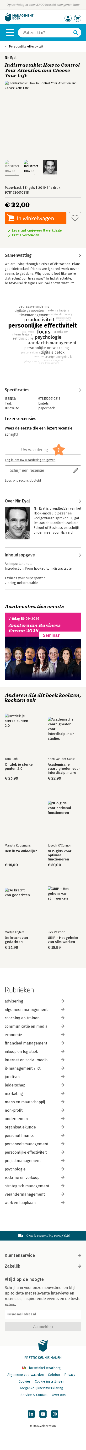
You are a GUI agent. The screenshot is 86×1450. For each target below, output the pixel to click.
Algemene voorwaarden (25, 1375)
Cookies (25, 1381)
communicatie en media (26, 1026)
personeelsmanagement (26, 1144)
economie (13, 1034)
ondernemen (16, 1118)
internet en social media (26, 1060)
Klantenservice (20, 1255)
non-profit (14, 1110)
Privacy (69, 1375)
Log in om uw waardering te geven (30, 460)
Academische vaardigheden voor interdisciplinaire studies (64, 769)
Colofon (54, 1375)
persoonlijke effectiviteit (26, 1152)
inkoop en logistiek (21, 1051)
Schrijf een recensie (27, 470)
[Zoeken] (76, 32)
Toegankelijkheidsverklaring (41, 1388)
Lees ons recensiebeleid (23, 481)
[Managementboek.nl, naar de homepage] (19, 20)
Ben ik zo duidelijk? (21, 851)
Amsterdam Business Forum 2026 (35, 628)
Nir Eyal (10, 58)
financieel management (26, 1043)
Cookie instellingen (49, 1381)
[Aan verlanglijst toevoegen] (75, 218)
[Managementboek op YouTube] (43, 1414)
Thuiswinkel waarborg (43, 1368)
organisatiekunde (20, 1127)
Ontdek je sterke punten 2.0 (19, 767)
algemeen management (26, 1009)
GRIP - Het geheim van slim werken (63, 940)
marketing (14, 1093)
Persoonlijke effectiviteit (26, 46)
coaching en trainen (22, 1018)
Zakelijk (12, 1266)
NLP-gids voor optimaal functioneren (59, 855)
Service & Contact (34, 1395)
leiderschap (15, 1085)
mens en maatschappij (25, 1102)
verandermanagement (25, 1194)
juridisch (12, 1076)
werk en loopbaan (20, 1202)
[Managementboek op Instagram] (54, 1414)
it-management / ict (23, 1068)
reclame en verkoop (22, 1177)
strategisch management (27, 1186)
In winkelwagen (35, 218)
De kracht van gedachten (16, 940)
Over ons (59, 1395)
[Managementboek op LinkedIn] (31, 1414)
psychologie (15, 1169)
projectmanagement (23, 1160)
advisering (14, 1001)
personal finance (19, 1135)
